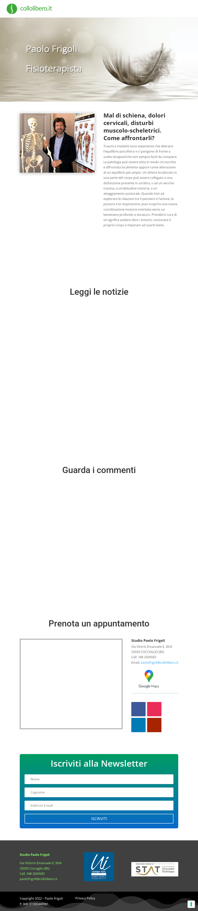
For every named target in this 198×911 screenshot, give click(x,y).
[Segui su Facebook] (138, 709)
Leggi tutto (38, 439)
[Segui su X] (155, 899)
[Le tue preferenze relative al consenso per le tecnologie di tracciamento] (191, 904)
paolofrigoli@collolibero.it (159, 662)
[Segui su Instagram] (154, 709)
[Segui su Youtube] (154, 725)
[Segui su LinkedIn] (138, 725)
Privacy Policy (85, 898)
